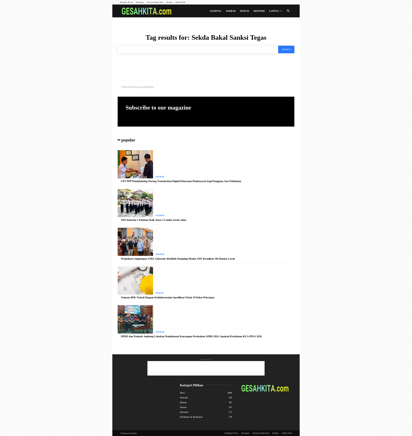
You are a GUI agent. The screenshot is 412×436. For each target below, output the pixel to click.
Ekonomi (259, 11)
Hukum (244, 11)
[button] (288, 11)
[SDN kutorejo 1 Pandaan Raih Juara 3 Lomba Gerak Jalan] (135, 203)
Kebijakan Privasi (126, 2)
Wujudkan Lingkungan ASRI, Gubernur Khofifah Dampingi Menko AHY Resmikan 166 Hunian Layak (178, 258)
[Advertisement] (206, 368)
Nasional (216, 11)
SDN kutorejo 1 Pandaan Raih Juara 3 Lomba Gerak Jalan (153, 220)
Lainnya (274, 11)
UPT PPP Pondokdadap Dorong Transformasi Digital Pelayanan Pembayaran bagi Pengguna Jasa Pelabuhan (181, 181)
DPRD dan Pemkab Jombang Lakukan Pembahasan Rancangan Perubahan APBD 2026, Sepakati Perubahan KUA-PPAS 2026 (191, 336)
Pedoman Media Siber (155, 2)
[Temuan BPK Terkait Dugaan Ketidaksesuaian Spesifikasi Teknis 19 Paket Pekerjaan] (135, 280)
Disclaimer (140, 2)
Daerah (231, 11)
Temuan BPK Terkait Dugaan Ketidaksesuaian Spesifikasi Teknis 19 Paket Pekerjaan (167, 297)
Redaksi (169, 2)
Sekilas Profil (180, 2)
